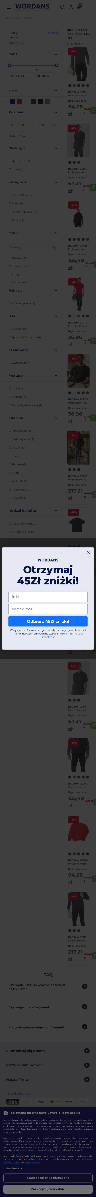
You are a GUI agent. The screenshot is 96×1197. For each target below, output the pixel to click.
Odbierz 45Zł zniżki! (48, 621)
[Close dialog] (88, 552)
